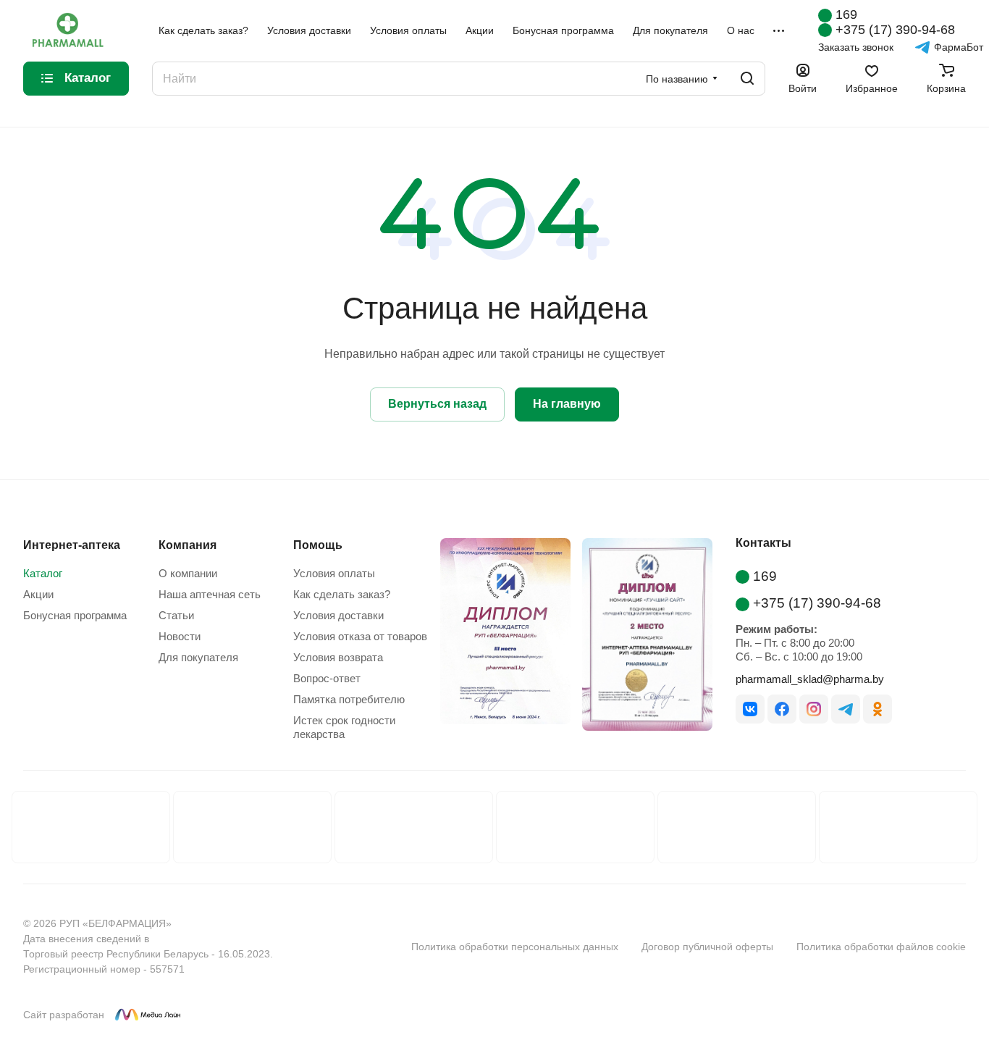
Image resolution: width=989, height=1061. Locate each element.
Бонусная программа (75, 615)
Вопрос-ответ (327, 678)
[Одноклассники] (877, 709)
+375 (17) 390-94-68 (895, 29)
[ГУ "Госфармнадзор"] (575, 827)
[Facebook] (781, 709)
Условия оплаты (334, 573)
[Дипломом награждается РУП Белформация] (500, 637)
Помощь (317, 545)
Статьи (176, 615)
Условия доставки (338, 615)
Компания (187, 545)
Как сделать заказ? (341, 594)
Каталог (42, 573)
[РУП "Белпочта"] (736, 827)
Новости (180, 636)
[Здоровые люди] (898, 827)
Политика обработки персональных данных (514, 946)
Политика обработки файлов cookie (881, 946)
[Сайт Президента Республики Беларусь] (252, 827)
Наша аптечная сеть (210, 594)
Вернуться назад (437, 404)
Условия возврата (338, 657)
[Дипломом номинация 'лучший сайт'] (641, 637)
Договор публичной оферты (707, 946)
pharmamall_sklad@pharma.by (810, 679)
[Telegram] (845, 709)
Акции (38, 594)
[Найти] (747, 79)
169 (846, 14)
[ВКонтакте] (750, 709)
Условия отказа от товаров (360, 636)
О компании (188, 573)
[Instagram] (813, 709)
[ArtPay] (302, 946)
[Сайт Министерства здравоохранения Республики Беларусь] (413, 827)
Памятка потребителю (349, 699)
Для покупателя (198, 657)
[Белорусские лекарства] (91, 827)
